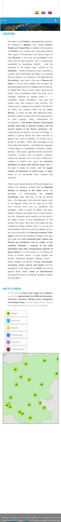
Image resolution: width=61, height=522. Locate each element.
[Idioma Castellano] (37, 12)
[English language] (44, 12)
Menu (4, 20)
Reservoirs (15, 320)
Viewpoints (15, 342)
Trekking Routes (17, 349)
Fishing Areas (16, 334)
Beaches (14, 327)
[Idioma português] (50, 12)
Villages (14, 313)
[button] (44, 408)
